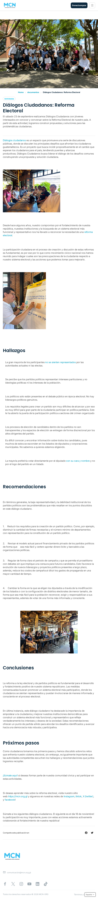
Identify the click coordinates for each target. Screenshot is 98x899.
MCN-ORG (43, 894)
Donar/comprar (79, 5)
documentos (33, 92)
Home (21, 92)
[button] (92, 5)
